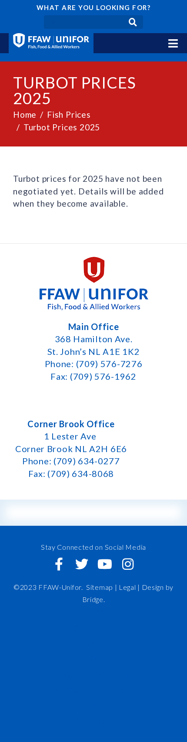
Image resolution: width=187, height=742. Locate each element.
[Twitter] (82, 564)
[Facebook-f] (59, 564)
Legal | (129, 587)
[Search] (133, 22)
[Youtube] (104, 564)
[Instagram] (127, 564)
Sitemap (99, 587)
